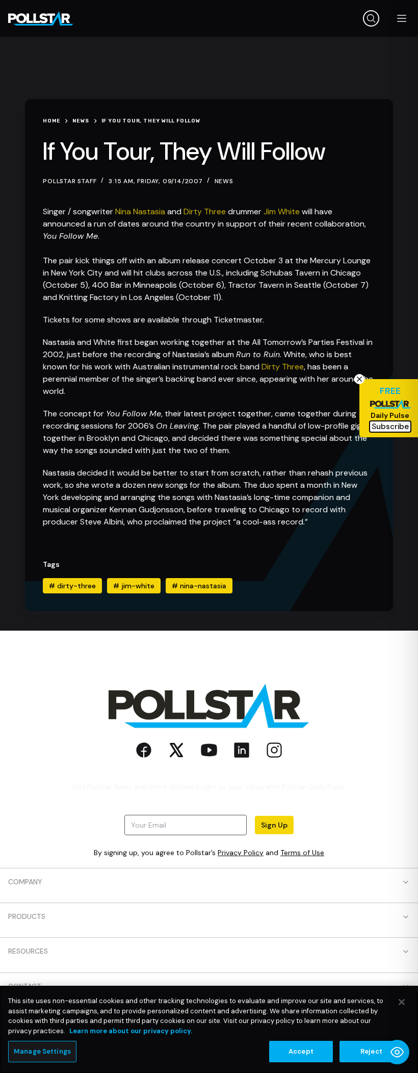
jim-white (133, 585)
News (224, 181)
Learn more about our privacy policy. (130, 1031)
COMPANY (25, 881)
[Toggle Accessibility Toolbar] (397, 1052)
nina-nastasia (199, 585)
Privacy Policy (241, 852)
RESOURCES (28, 951)
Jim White (282, 211)
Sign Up (274, 825)
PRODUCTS (26, 916)
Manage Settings (42, 1051)
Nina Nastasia (140, 211)
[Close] (401, 1002)
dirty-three (72, 585)
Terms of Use (302, 852)
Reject (371, 1051)
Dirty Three (205, 211)
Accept (301, 1051)
